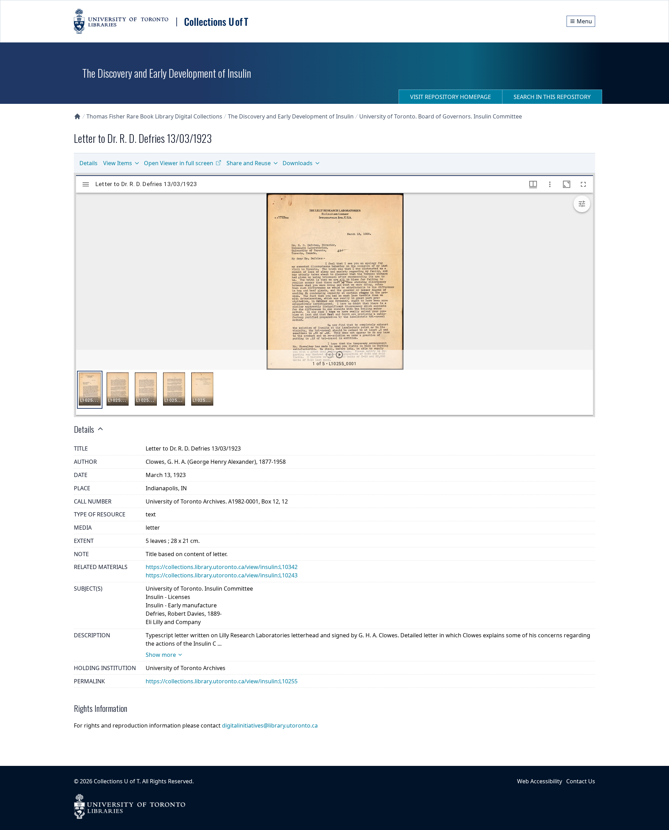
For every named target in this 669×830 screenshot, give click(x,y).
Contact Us (580, 781)
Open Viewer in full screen (178, 163)
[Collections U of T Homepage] (77, 116)
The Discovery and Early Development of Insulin (291, 116)
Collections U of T (116, 781)
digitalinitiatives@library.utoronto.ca (270, 725)
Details (88, 163)
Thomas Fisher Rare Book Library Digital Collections (154, 116)
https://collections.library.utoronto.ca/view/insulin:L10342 (222, 567)
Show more (161, 655)
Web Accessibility (539, 781)
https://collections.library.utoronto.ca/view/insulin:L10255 (222, 681)
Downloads (298, 163)
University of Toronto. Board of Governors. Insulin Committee (440, 116)
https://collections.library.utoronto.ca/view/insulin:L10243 (222, 575)
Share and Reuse (248, 163)
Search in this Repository (552, 97)
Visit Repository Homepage (450, 97)
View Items (117, 163)
